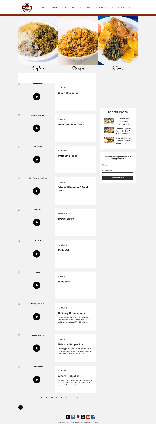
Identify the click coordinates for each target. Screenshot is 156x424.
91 (67, 397)
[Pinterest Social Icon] (78, 417)
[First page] (36, 397)
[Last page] (77, 397)
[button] (65, 8)
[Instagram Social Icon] (73, 417)
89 (57, 397)
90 (62, 397)
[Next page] (72, 397)
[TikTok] (68, 417)
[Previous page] (41, 397)
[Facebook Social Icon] (93, 417)
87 (47, 397)
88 (52, 397)
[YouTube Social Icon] (88, 417)
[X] (83, 417)
